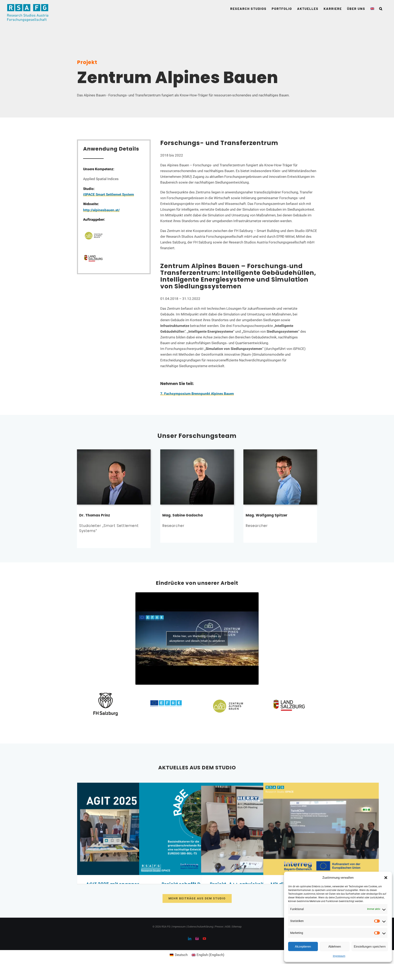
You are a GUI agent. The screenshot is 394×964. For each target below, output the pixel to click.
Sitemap (237, 926)
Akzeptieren (303, 946)
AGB (227, 926)
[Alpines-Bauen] (93, 226)
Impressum (339, 956)
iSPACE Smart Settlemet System (108, 194)
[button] (386, 878)
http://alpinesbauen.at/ (101, 210)
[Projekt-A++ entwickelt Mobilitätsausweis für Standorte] (259, 829)
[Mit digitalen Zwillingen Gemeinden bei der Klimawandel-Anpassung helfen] (321, 829)
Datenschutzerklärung (200, 926)
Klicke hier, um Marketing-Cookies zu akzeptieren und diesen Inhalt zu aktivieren (197, 638)
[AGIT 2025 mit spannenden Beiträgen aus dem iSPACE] (135, 829)
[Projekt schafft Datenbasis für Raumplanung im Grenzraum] (197, 829)
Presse (219, 926)
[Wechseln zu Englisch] (372, 8)
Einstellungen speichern (370, 946)
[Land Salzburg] (93, 249)
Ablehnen (334, 946)
